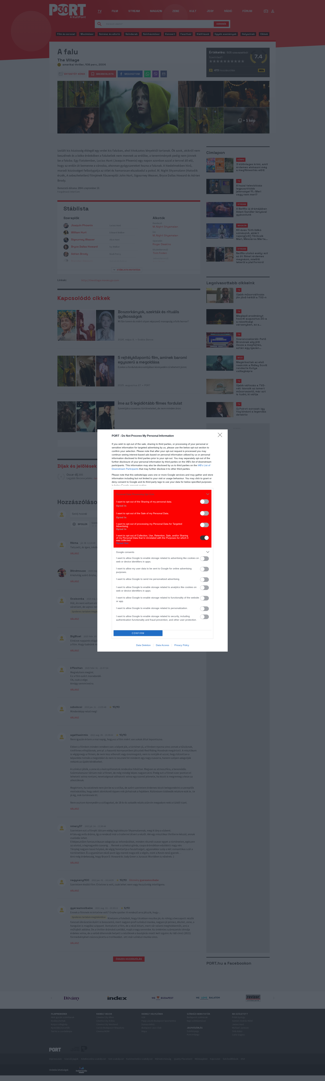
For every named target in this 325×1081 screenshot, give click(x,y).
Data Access (162, 645)
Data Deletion (143, 645)
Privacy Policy (181, 645)
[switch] (204, 501)
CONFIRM (138, 633)
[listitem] (162, 494)
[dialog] (162, 540)
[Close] (221, 436)
